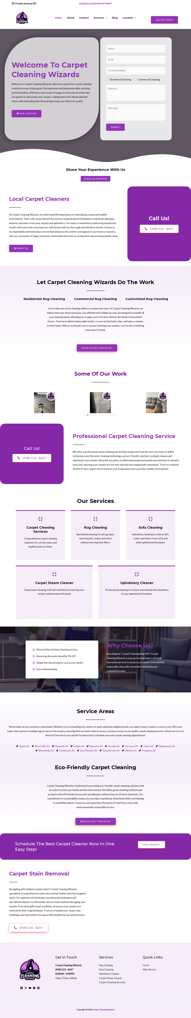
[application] (105, 17)
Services (99, 17)
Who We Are (149, 969)
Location (128, 17)
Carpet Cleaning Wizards (104, 1009)
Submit (115, 127)
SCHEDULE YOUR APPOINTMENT (95, 3)
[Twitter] (25, 988)
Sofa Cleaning (106, 969)
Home (58, 17)
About (70, 17)
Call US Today (164, 20)
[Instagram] (34, 988)
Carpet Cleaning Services (112, 982)
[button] (19, 402)
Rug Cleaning (106, 965)
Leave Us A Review (95, 178)
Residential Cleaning (120, 79)
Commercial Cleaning (149, 79)
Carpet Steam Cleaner (110, 978)
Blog (115, 17)
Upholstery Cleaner (109, 973)
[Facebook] (21, 988)
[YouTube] (30, 988)
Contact (84, 17)
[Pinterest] (38, 988)
